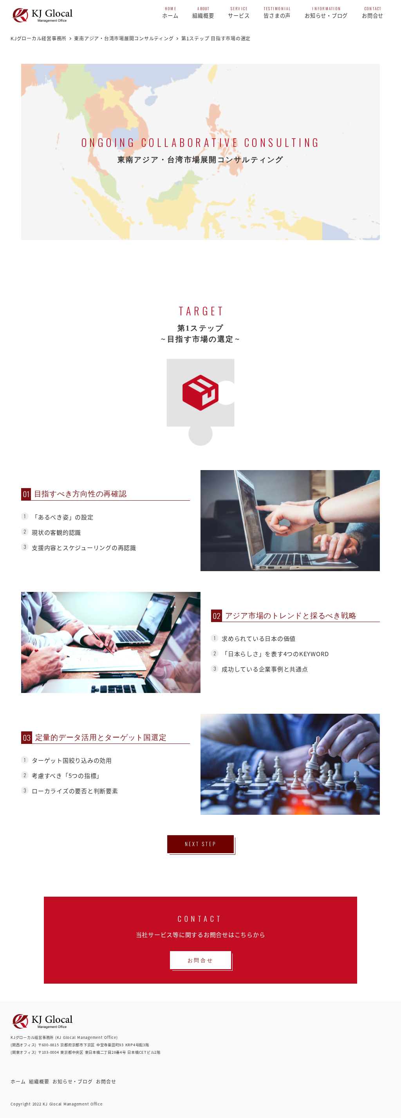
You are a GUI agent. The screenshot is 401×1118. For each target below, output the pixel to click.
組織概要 (39, 1081)
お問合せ (106, 1081)
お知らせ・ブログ (72, 1081)
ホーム (18, 1081)
